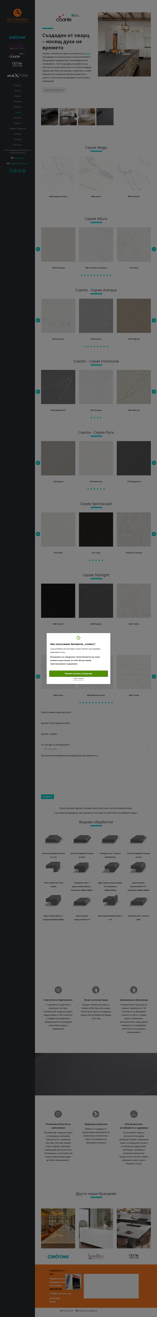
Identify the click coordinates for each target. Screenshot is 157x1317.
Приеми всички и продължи (78, 674)
